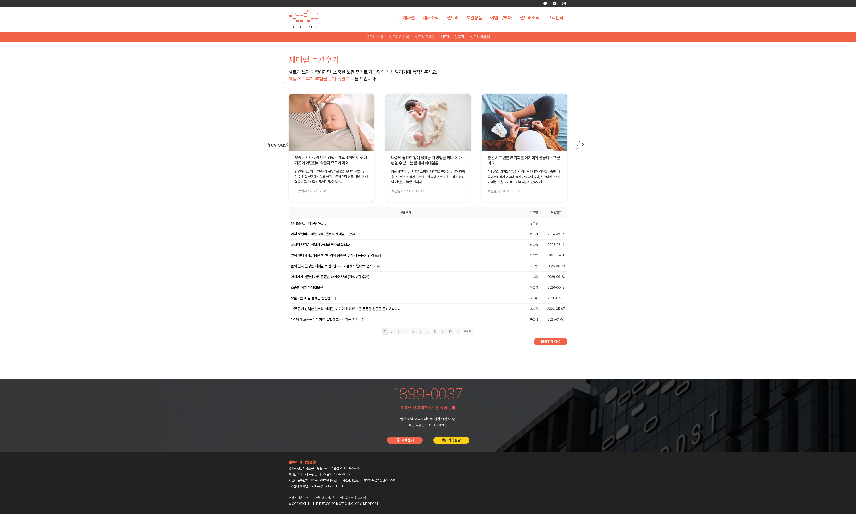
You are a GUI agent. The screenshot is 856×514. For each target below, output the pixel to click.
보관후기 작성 (550, 341)
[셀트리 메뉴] (444, 23)
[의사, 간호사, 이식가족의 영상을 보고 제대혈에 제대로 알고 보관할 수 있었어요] (524, 122)
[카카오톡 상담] (545, 3)
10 (450, 331)
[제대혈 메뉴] (400, 23)
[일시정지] (284, 82)
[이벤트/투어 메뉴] (487, 23)
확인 (333, 480)
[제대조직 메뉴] (420, 23)
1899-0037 (342, 474)
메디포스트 (346, 498)
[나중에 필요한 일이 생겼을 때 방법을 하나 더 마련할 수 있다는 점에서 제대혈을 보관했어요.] (331, 122)
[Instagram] (563, 3)
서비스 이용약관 (298, 498)
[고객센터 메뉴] (544, 23)
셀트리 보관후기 (452, 37)
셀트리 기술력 (399, 37)
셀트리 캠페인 (425, 37)
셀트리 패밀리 (480, 37)
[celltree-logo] (306, 19)
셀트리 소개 (374, 37)
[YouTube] (554, 3)
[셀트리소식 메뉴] (517, 23)
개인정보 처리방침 (324, 498)
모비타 (362, 498)
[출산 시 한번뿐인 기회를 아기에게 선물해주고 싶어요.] (428, 122)
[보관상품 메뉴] (464, 23)
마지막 (468, 331)
